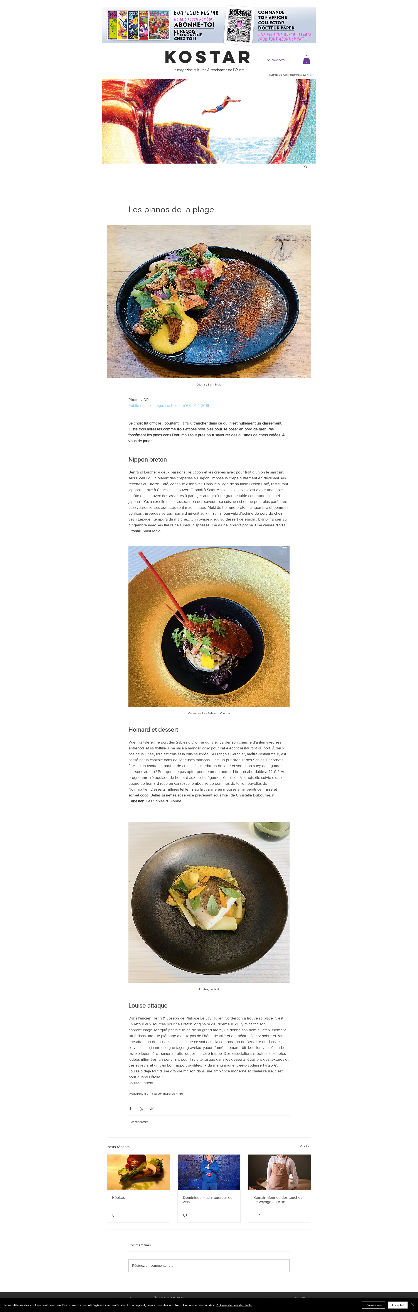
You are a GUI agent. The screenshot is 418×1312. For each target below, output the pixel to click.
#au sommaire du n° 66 (167, 1093)
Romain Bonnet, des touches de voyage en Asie (277, 1199)
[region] (209, 121)
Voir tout (305, 1146)
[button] (306, 59)
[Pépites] (138, 1172)
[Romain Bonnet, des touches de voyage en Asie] (279, 1172)
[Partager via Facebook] (130, 1108)
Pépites (118, 1197)
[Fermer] (412, 1305)
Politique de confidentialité (234, 1305)
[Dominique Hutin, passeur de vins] (209, 1172)
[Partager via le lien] (152, 1108)
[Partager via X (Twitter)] (141, 1108)
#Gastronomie (138, 1093)
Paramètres (374, 1305)
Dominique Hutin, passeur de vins (208, 1199)
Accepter (398, 1305)
